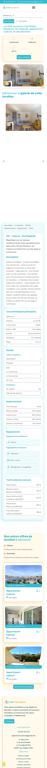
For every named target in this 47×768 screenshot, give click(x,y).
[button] (33, 7)
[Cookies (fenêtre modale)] (4, 764)
